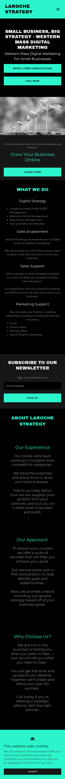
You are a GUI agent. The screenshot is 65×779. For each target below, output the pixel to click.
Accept (32, 771)
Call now (32, 81)
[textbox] (32, 386)
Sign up (32, 397)
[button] (58, 9)
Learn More (32, 172)
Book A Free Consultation (32, 68)
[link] (24, 12)
